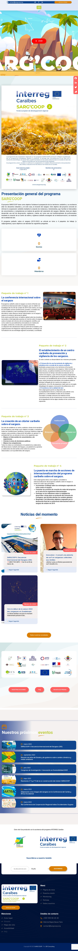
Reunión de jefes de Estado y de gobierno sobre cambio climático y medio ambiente (46, 758)
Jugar (40, 41)
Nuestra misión (49, 893)
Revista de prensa (59, 689)
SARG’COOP (38, 946)
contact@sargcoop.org (16, 2)
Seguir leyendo (14, 570)
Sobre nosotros (49, 903)
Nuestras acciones (19, 689)
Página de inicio (49, 890)
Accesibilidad (9, 928)
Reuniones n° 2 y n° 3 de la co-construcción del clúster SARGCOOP (45, 781)
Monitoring (47, 896)
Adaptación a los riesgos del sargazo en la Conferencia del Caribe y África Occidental (46, 793)
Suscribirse (58, 868)
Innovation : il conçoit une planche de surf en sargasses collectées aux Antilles (59, 557)
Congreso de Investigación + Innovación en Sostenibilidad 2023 (44, 770)
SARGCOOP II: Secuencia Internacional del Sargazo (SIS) (19, 558)
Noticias (46, 900)
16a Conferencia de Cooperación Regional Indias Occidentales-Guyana (47, 804)
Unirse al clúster (63, 2)
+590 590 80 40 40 (51, 918)
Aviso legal (8, 918)
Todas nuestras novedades (39, 635)
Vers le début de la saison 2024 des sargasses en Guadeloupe (19, 610)
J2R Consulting (50, 946)
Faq (39, 689)
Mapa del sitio (9, 925)
